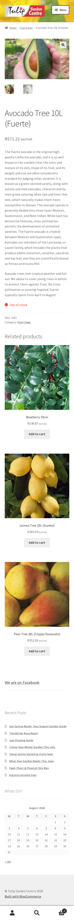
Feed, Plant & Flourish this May (29, 768)
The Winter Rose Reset (23, 733)
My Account (12, 913)
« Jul (8, 861)
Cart (57, 909)
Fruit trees (26, 28)
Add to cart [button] (37, 434)
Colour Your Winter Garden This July (32, 747)
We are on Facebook (22, 682)
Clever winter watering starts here (31, 754)
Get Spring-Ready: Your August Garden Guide (37, 726)
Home (13, 28)
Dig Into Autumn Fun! (23, 775)
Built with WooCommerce (23, 896)
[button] (63, 45)
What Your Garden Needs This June (31, 761)
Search (37, 913)
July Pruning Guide (21, 740)
